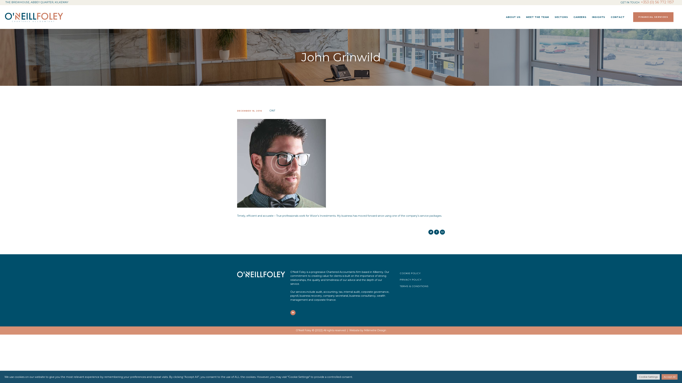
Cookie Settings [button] (648, 376)
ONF (272, 110)
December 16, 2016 (249, 111)
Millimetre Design (375, 330)
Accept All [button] (669, 376)
